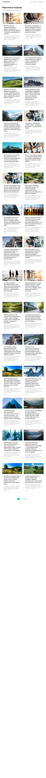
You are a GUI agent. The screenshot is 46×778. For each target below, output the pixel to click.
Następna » (26, 498)
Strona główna (40, 1)
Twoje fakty (6, 2)
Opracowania (33, 1)
